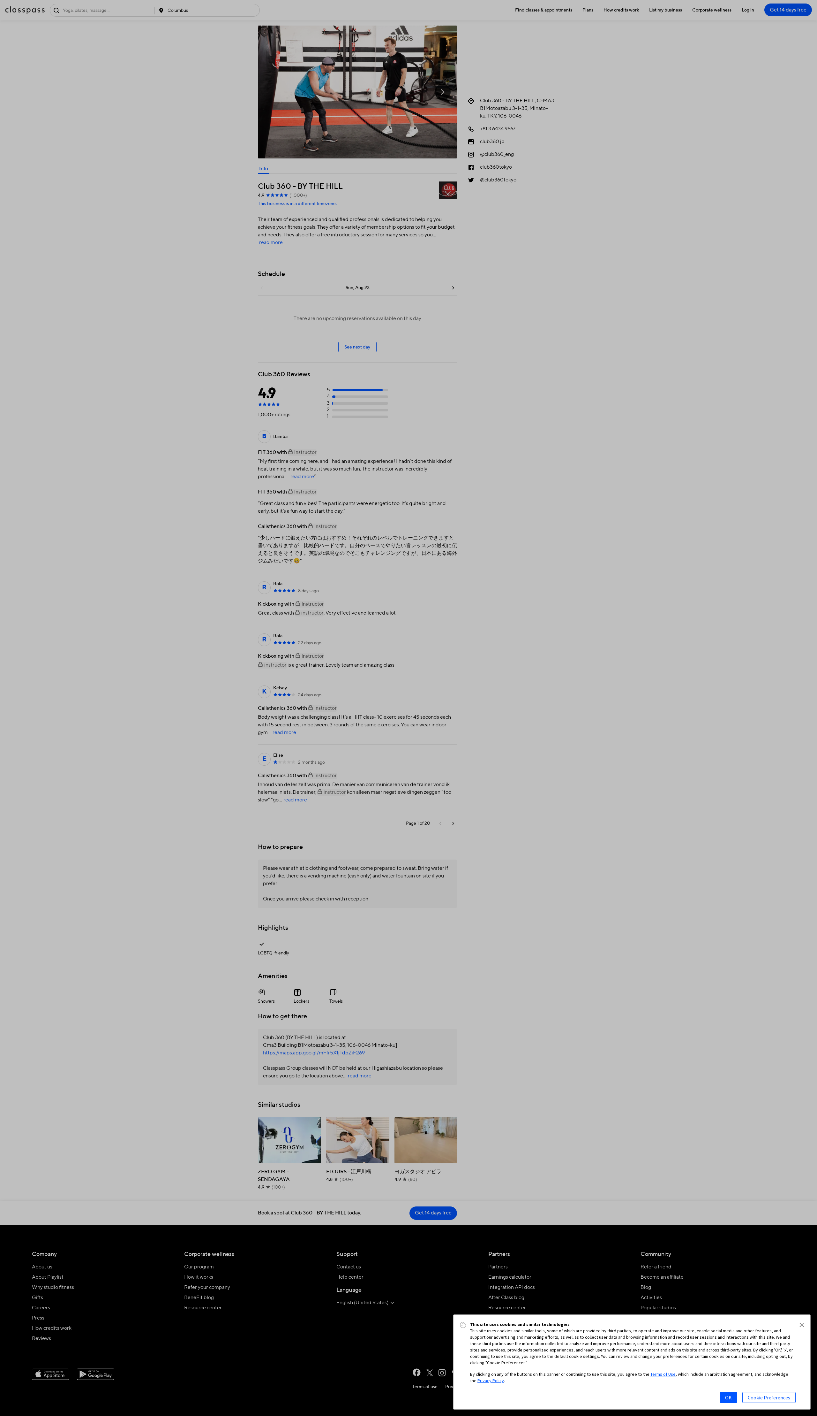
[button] (801, 1325)
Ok (728, 1397)
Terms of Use (663, 1374)
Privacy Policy (490, 1380)
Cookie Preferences (769, 1397)
